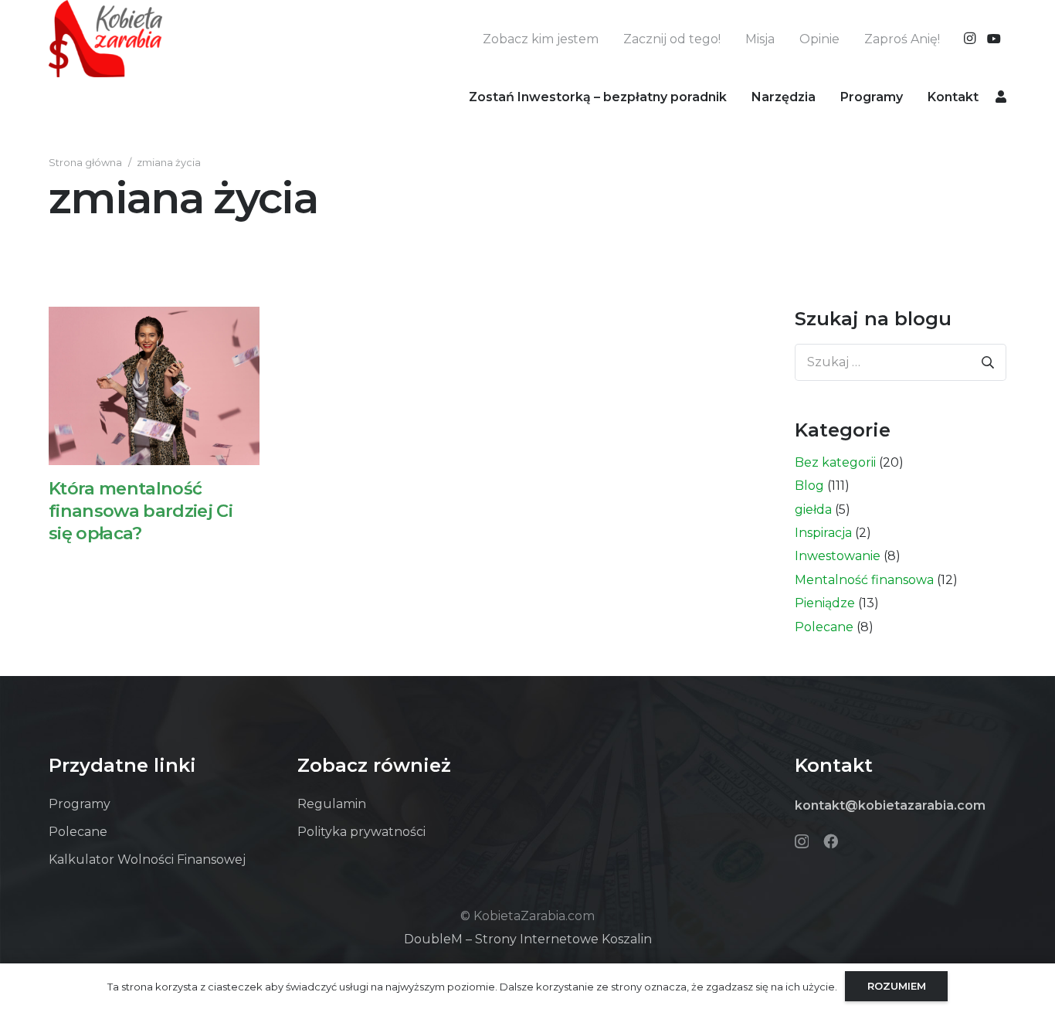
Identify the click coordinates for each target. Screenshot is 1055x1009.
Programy (79, 804)
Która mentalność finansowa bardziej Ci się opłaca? (140, 510)
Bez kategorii (835, 462)
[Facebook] (830, 841)
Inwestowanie (837, 556)
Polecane (824, 627)
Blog (809, 485)
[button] (827, 96)
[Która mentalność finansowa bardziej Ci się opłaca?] (154, 385)
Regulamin (331, 804)
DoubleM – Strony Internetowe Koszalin (528, 939)
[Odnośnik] (1001, 96)
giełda (813, 509)
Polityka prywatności (361, 831)
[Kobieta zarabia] (105, 38)
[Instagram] (969, 38)
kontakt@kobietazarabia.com (890, 805)
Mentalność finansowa (864, 579)
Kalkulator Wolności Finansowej (147, 859)
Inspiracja (823, 532)
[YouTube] (994, 38)
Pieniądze (825, 603)
